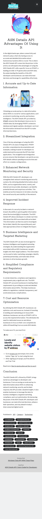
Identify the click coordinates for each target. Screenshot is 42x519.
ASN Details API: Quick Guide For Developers (21, 467)
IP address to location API (12, 429)
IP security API (20, 439)
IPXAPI (5, 121)
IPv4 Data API (32, 439)
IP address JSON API (23, 426)
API (14, 414)
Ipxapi (18, 442)
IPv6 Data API (8, 442)
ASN (18, 214)
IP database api (9, 433)
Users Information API (11, 449)
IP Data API (26, 429)
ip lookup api (8, 439)
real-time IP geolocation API (26, 446)
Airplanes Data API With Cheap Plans (21, 460)
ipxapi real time (29, 442)
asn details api (9, 419)
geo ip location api (10, 423)
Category (20, 414)
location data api (9, 446)
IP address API (9, 426)
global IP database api (25, 423)
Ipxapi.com (14, 354)
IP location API (23, 436)
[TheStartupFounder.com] (13, 9)
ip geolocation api (9, 436)
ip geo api (20, 433)
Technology (29, 414)
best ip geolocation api (23, 419)
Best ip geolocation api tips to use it (23, 366)
